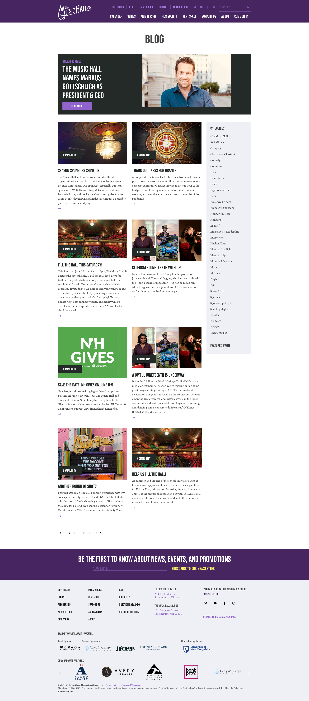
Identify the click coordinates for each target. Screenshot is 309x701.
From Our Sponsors (222, 208)
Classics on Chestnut (222, 154)
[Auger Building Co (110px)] (154, 672)
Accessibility (95, 612)
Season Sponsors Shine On (78, 170)
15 (84, 533)
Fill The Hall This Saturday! (80, 264)
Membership (148, 16)
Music (214, 267)
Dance (214, 172)
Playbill (214, 279)
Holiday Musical (220, 214)
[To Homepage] (80, 12)
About (225, 16)
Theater (214, 315)
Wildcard (215, 321)
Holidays (215, 220)
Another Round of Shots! (78, 486)
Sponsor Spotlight (220, 303)
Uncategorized (71, 61)
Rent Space (190, 16)
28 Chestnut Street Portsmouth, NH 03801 (168, 595)
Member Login (180, 7)
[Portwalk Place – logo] (153, 648)
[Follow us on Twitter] (195, 7)
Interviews (216, 237)
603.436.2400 (211, 594)
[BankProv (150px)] (191, 672)
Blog (131, 7)
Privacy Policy (112, 684)
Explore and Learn (221, 190)
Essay (213, 184)
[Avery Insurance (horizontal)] (118, 671)
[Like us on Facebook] (207, 7)
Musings (215, 273)
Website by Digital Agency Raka (219, 617)
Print (213, 285)
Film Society (169, 16)
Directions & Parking (129, 604)
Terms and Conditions (131, 684)
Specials (215, 297)
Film (213, 196)
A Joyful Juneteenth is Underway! (159, 375)
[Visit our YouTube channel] (201, 7)
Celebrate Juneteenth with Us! (156, 267)
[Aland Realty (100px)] (81, 672)
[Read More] (65, 209)
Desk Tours (217, 178)
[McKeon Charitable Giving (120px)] (70, 648)
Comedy (215, 160)
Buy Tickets (64, 589)
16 (90, 533)
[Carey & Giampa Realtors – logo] (98, 648)
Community (241, 16)
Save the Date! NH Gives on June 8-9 (85, 384)
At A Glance (217, 142)
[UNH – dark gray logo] (197, 649)
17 (95, 533)
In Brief (214, 226)
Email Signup (147, 7)
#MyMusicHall (219, 136)
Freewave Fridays (220, 202)
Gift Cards (118, 7)
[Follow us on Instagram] (213, 7)
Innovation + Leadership (224, 231)
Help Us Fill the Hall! (149, 474)
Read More (77, 106)
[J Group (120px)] (125, 648)
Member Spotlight (221, 249)
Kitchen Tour (218, 243)
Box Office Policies (129, 612)
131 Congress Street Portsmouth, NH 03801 (168, 612)
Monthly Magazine (221, 261)
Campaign (216, 148)
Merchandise (95, 589)
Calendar (116, 16)
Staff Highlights (219, 309)
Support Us (209, 16)
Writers (214, 327)
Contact (163, 7)
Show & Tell (217, 291)
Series (131, 16)
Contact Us (124, 597)
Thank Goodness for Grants (154, 170)
